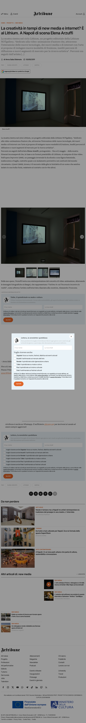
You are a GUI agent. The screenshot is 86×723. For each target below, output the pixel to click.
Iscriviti (18, 384)
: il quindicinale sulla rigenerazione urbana (33, 361)
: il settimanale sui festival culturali (29, 370)
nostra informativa (42, 375)
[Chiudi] (71, 337)
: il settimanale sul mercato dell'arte (30, 358)
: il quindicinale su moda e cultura (29, 364)
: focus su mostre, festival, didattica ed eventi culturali (37, 355)
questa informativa (55, 377)
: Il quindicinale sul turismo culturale (29, 367)
